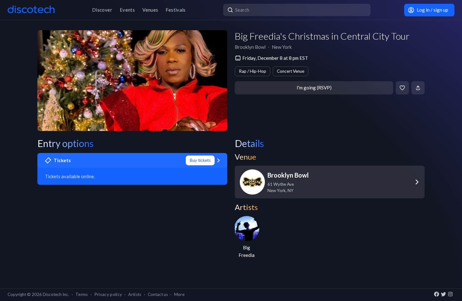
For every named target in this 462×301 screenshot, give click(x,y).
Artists (134, 294)
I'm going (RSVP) (314, 87)
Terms (81, 294)
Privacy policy (108, 294)
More (179, 294)
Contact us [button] (158, 294)
